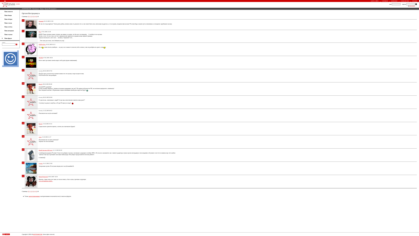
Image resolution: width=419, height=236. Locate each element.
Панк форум (35, 8)
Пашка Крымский (43, 176)
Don (40, 31)
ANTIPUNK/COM (26, 8)
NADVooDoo (42, 44)
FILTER (41, 57)
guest (40, 137)
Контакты (394, 1)
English (414, 1)
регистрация (412, 5)
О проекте (385, 1)
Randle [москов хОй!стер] (45, 150)
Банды (41, 8)
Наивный (41, 21)
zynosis (40, 163)
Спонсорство (405, 1)
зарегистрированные (34, 196)
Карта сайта (375, 1)
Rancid (40, 84)
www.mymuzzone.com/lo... (46, 181)
